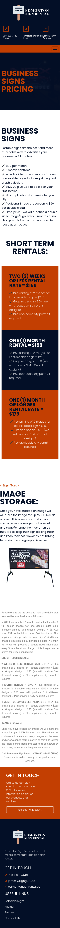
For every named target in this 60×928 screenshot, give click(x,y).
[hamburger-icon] (55, 48)
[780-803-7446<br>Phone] (6, 29)
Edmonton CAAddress (49, 37)
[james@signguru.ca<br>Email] (26, 29)
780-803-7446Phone (10, 37)
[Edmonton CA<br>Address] (45, 29)
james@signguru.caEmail (33, 37)
